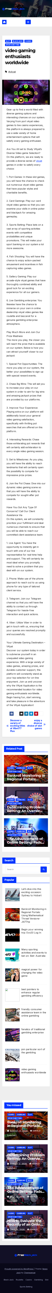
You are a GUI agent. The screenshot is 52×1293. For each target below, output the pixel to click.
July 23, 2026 (17, 1196)
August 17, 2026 (19, 1131)
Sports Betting (12, 45)
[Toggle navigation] (28, 22)
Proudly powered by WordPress (19, 1269)
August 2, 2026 (18, 1164)
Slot (8, 41)
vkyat (39, 160)
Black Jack (18, 41)
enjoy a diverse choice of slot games (34, 724)
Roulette (19, 1280)
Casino (28, 41)
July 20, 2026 (17, 1229)
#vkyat (12, 71)
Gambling (21, 768)
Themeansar (29, 1272)
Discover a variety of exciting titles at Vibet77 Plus (17, 726)
